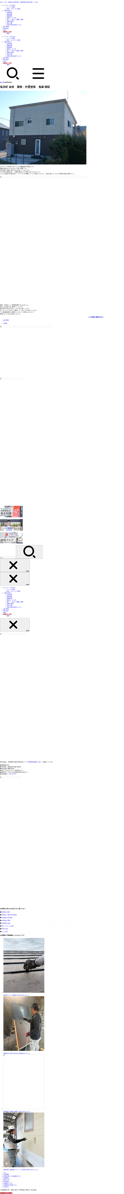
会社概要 (6, 1174)
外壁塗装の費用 (6, 920)
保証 (4, 30)
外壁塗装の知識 (6, 923)
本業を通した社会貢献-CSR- (11, 1176)
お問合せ (6, 1186)
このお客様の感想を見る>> (96, 317)
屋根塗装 (9, 14)
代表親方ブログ (8, 1183)
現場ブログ (6, 1179)
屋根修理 (9, 16)
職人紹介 (6, 28)
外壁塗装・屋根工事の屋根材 (9, 914)
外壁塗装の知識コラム (10, 1185)
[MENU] (38, 79)
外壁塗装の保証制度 (7, 917)
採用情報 (6, 1178)
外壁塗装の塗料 (6, 912)
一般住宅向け (7, 10)
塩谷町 (5, 323)
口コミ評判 (5, 931)
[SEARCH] (13, 79)
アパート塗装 (11, 7)
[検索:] (8, 557)
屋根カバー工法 (11, 17)
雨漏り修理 (10, 21)
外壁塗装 (9, 12)
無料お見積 (5, 928)
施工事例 (6, 26)
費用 (8, 33)
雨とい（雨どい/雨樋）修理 (15, 19)
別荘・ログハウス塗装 (13, 9)
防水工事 (9, 23)
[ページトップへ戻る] (12, 1193)
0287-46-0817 (13, 774)
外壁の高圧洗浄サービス (14, 25)
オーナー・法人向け (9, 5)
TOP (4, 1172)
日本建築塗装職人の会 (33, 762)
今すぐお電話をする (6, 1193)
